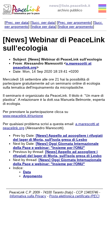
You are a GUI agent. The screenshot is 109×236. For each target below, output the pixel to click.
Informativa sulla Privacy (28, 196)
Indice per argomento (76, 27)
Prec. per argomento (74, 23)
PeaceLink (22, 9)
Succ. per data (43, 23)
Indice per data (43, 27)
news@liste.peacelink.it (69, 6)
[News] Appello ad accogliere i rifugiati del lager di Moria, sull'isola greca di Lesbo (58, 137)
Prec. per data (17, 23)
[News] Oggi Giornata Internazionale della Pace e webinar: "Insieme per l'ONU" (56, 146)
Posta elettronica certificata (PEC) (74, 196)
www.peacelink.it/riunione (23, 116)
